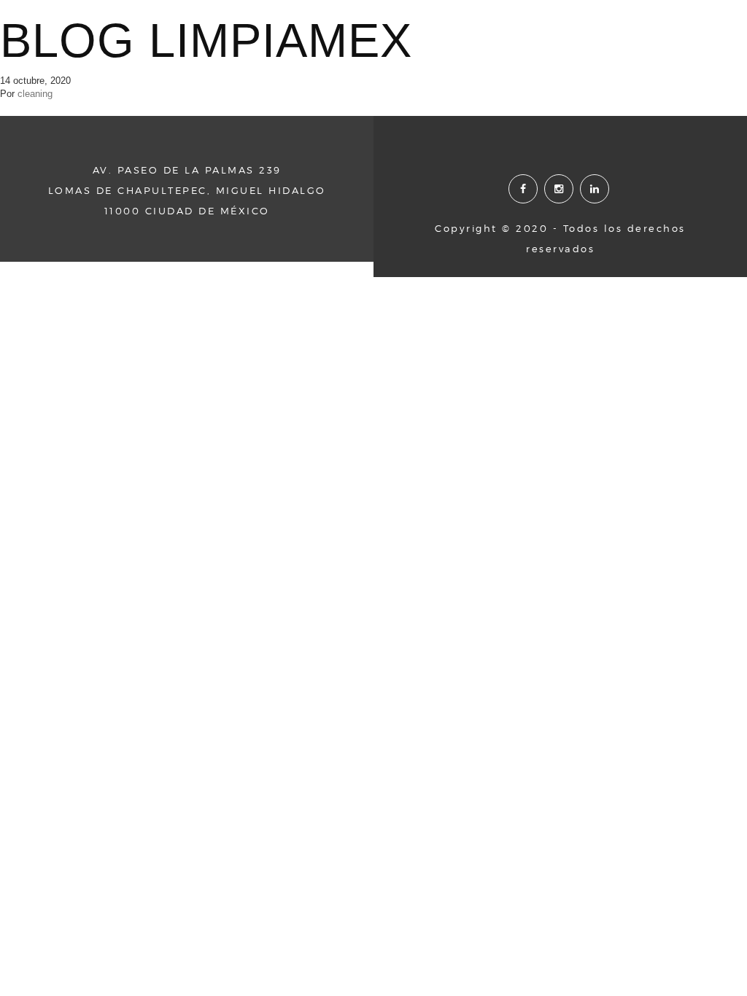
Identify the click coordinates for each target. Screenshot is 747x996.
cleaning (35, 93)
